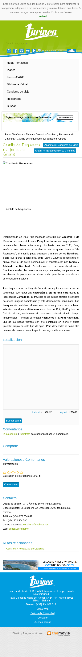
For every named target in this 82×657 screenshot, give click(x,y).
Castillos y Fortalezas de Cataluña (25, 548)
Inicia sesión (10, 434)
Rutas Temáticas (17, 62)
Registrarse (14, 98)
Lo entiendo (41, 16)
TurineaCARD (15, 77)
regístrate (25, 434)
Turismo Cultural (35, 134)
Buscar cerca (13, 420)
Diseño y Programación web (27, 633)
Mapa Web (42, 609)
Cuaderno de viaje (18, 91)
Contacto (42, 617)
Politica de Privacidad (43, 613)
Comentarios (11, 484)
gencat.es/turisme (19, 528)
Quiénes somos (42, 622)
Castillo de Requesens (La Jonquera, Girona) (41, 138)
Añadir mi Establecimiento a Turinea (55, 150)
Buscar (11, 106)
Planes (11, 69)
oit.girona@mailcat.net (35, 524)
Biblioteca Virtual (17, 84)
